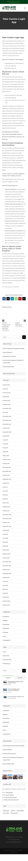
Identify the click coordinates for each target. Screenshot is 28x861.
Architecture (6, 616)
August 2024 (6, 396)
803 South (20, 850)
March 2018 (6, 455)
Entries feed (6, 655)
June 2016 (5, 538)
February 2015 (6, 601)
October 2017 (6, 475)
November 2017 (7, 471)
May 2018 (5, 447)
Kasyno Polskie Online (8, 366)
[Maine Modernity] (9, 776)
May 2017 (5, 495)
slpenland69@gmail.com (14, 2)
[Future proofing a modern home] (5, 697)
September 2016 (7, 526)
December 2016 (7, 514)
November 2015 (7, 565)
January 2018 (6, 463)
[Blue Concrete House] (20, 776)
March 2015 (6, 597)
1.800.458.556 (9, 792)
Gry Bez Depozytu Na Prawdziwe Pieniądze (13, 348)
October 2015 (6, 569)
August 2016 (6, 530)
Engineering (6, 628)
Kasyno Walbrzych (7, 352)
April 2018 (5, 451)
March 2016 (6, 550)
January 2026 (6, 385)
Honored (13, 810)
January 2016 (6, 557)
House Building (20, 810)
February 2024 (6, 400)
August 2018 (6, 436)
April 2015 (5, 593)
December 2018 (7, 420)
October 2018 (6, 428)
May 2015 (5, 589)
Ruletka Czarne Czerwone (9, 356)
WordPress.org (6, 663)
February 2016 (6, 554)
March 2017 (6, 502)
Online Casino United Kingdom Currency (12, 134)
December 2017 (7, 467)
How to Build (6, 813)
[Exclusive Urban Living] (15, 776)
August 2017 (6, 483)
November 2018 (7, 424)
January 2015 (6, 605)
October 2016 (6, 522)
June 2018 (5, 443)
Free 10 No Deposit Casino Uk (9, 185)
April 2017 (5, 499)
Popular (8, 677)
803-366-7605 (15, 839)
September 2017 (7, 479)
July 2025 (5, 388)
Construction (6, 624)
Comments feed (7, 659)
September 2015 (7, 573)
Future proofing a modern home (16, 696)
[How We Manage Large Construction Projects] (5, 689)
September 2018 (7, 432)
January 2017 (6, 510)
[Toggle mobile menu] (25, 8)
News (4, 636)
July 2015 (5, 581)
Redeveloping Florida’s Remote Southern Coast (15, 682)
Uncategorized (6, 640)
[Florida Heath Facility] (4, 776)
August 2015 (6, 577)
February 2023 (6, 404)
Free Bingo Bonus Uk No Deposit (10, 132)
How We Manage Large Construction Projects (14, 689)
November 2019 (7, 416)
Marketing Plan (14, 813)
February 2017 (6, 506)
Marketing (5, 632)
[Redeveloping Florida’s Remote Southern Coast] (5, 682)
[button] (3, 321)
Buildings (5, 620)
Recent (20, 677)
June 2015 (5, 585)
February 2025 (6, 392)
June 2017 (5, 491)
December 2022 (7, 408)
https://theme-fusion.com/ (12, 800)
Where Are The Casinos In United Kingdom (13, 59)
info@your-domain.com (11, 797)
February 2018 (6, 459)
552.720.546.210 (10, 795)
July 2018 (5, 440)
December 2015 (7, 561)
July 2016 (5, 534)
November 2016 (7, 518)
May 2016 (5, 542)
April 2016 (5, 546)
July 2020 (5, 412)
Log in (4, 651)
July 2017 (5, 487)
